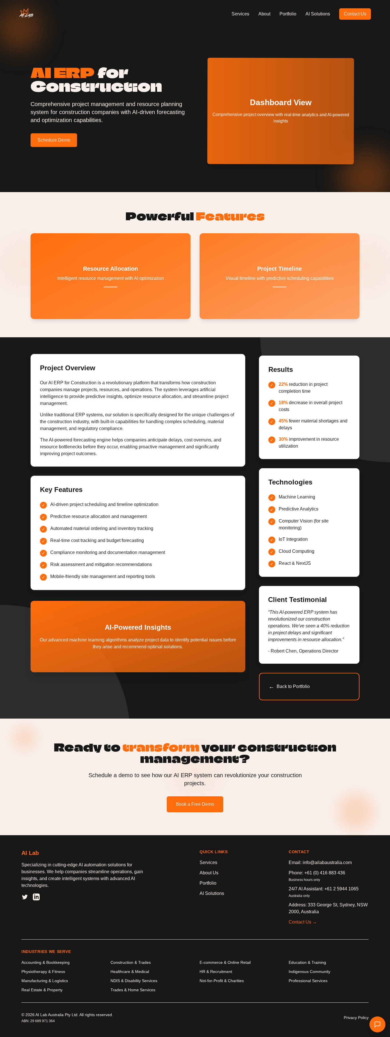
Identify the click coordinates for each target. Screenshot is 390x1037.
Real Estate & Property (42, 990)
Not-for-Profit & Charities (222, 980)
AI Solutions (317, 13)
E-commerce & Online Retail (225, 962)
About (264, 13)
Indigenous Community (309, 971)
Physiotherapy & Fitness (43, 971)
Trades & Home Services (132, 990)
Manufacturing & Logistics (44, 980)
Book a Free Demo (195, 804)
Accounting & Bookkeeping (45, 962)
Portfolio (288, 13)
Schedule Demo (53, 139)
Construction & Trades (130, 962)
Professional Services (308, 980)
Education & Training (307, 962)
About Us (209, 872)
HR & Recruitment (216, 971)
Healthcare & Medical (129, 971)
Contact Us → (303, 922)
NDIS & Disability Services (133, 980)
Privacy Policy (356, 1017)
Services (240, 13)
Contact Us (355, 13)
